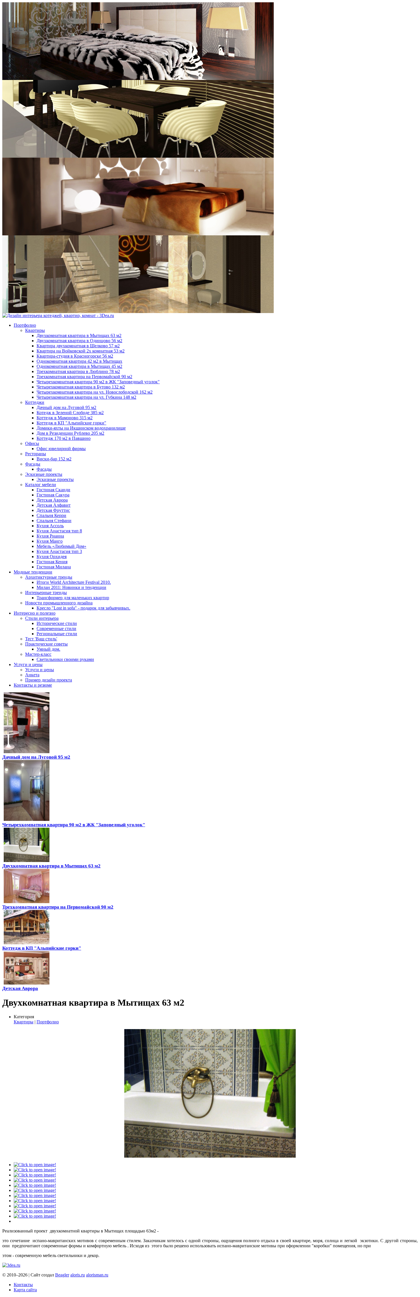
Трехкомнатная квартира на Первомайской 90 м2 (57, 907)
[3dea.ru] (11, 1265)
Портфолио (48, 1021)
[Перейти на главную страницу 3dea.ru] (58, 315)
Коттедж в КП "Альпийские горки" (41, 948)
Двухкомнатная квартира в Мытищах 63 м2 (51, 866)
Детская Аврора (20, 988)
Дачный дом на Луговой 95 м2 (36, 757)
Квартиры (23, 1021)
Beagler (62, 1274)
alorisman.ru (97, 1274)
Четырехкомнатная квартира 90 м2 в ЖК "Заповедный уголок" (73, 824)
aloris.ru (77, 1274)
